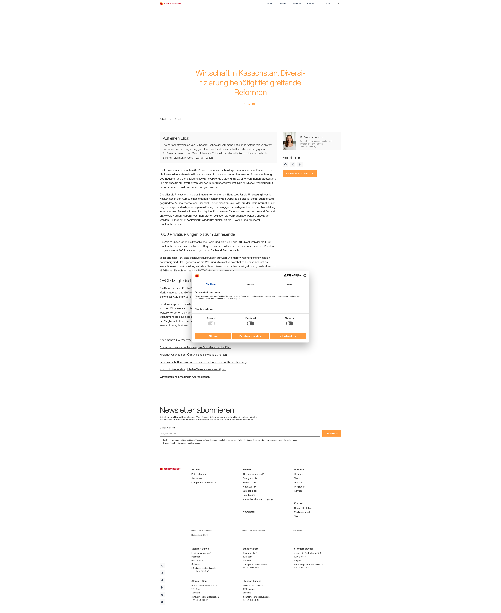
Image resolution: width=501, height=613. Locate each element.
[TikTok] (162, 580)
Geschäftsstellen (303, 508)
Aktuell (268, 3)
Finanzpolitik (249, 486)
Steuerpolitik (249, 482)
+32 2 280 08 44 (302, 567)
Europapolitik (250, 490)
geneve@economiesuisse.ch (205, 596)
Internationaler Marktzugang (258, 499)
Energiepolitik (250, 478)
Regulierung (249, 495)
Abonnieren (332, 433)
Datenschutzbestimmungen (175, 443)
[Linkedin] (300, 164)
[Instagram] (162, 565)
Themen (282, 3)
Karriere (298, 490)
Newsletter (249, 511)
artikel (177, 119)
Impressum (196, 443)
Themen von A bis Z (253, 474)
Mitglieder (299, 486)
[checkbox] (161, 440)
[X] (292, 164)
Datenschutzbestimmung (202, 530)
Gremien (298, 482)
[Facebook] (285, 164)
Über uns (297, 3)
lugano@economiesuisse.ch (256, 596)
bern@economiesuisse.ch (255, 564)
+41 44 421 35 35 (200, 571)
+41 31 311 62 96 (251, 567)
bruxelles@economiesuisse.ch (308, 564)
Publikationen (198, 474)
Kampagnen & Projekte (203, 482)
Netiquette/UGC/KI (199, 535)
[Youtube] (162, 602)
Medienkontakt (302, 512)
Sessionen (196, 478)
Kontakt (310, 3)
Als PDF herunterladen (297, 173)
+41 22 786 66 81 (199, 600)
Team (297, 478)
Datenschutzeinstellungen (253, 530)
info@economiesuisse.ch (203, 568)
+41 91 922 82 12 (251, 600)
